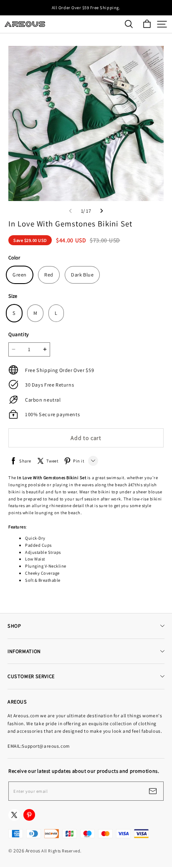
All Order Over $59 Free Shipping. (86, 7)
